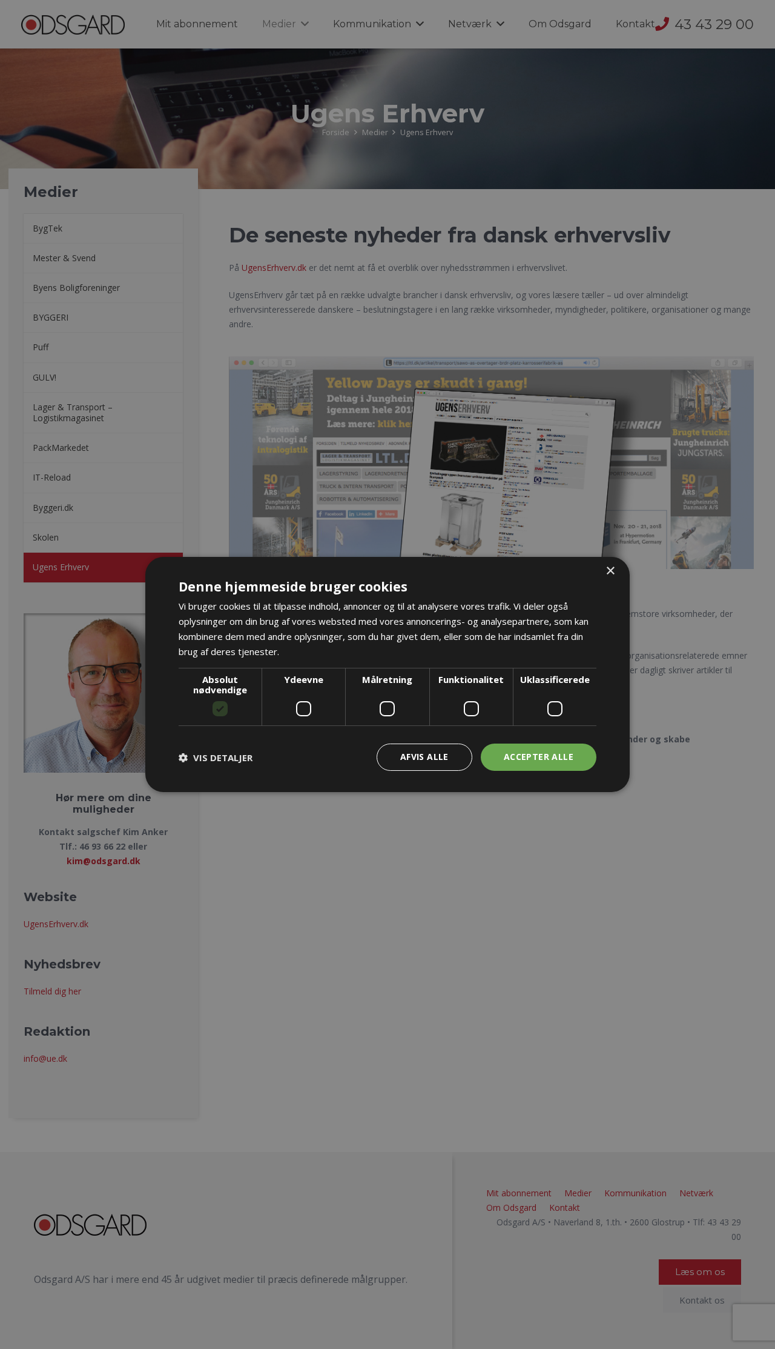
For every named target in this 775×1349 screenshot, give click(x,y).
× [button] (610, 571)
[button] (215, 757)
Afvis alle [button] (424, 756)
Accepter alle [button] (538, 756)
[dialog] (387, 674)
